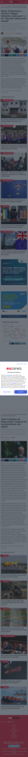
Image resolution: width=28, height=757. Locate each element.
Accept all (20, 391)
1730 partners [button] (9, 375)
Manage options (7, 391)
